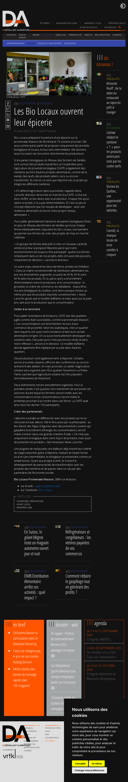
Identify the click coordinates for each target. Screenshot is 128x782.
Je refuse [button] (97, 763)
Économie (117, 35)
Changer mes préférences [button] (89, 770)
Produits (88, 35)
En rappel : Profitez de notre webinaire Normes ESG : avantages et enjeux (62, 644)
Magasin (31, 43)
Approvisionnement (15, 43)
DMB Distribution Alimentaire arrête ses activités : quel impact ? (36, 587)
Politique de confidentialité (31, 739)
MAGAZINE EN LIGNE (66, 23)
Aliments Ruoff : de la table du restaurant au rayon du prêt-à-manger (113, 98)
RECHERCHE (112, 27)
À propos (28, 727)
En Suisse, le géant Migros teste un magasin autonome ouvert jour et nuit (36, 543)
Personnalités (75, 35)
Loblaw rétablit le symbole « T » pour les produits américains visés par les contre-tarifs (113, 149)
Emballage (61, 35)
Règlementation (102, 35)
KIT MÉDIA (50, 740)
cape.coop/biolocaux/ (47, 486)
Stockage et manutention (50, 43)
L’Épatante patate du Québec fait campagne (63, 703)
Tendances (11, 35)
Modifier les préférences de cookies (32, 747)
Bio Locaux (45, 490)
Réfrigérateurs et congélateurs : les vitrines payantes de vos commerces (78, 543)
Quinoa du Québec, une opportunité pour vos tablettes (113, 198)
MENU (45, 23)
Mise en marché (22, 36)
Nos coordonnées (52, 736)
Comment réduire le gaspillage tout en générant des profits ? (78, 584)
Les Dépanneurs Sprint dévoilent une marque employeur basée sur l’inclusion (63, 676)
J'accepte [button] (80, 763)
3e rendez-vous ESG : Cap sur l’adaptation (102, 654)
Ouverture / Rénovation (30, 501)
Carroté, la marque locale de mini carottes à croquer (112, 242)
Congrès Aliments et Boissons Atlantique (101, 676)
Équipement (47, 35)
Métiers (35, 35)
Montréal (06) (24, 507)
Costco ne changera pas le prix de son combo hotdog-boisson (27, 656)
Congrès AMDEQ (99, 639)
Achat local (23, 504)
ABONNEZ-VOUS (92, 23)
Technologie (70, 43)
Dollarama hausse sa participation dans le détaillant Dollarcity (25, 638)
